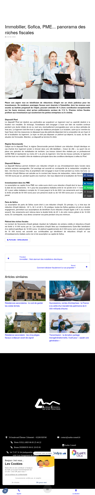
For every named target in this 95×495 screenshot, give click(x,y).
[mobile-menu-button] (47, 488)
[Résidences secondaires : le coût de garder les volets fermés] (25, 291)
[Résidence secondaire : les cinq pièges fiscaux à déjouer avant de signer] (25, 322)
